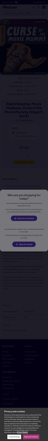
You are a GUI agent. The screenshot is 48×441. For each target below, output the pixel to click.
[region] (24, 424)
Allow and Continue (31, 437)
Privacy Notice (22, 432)
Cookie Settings (14, 437)
